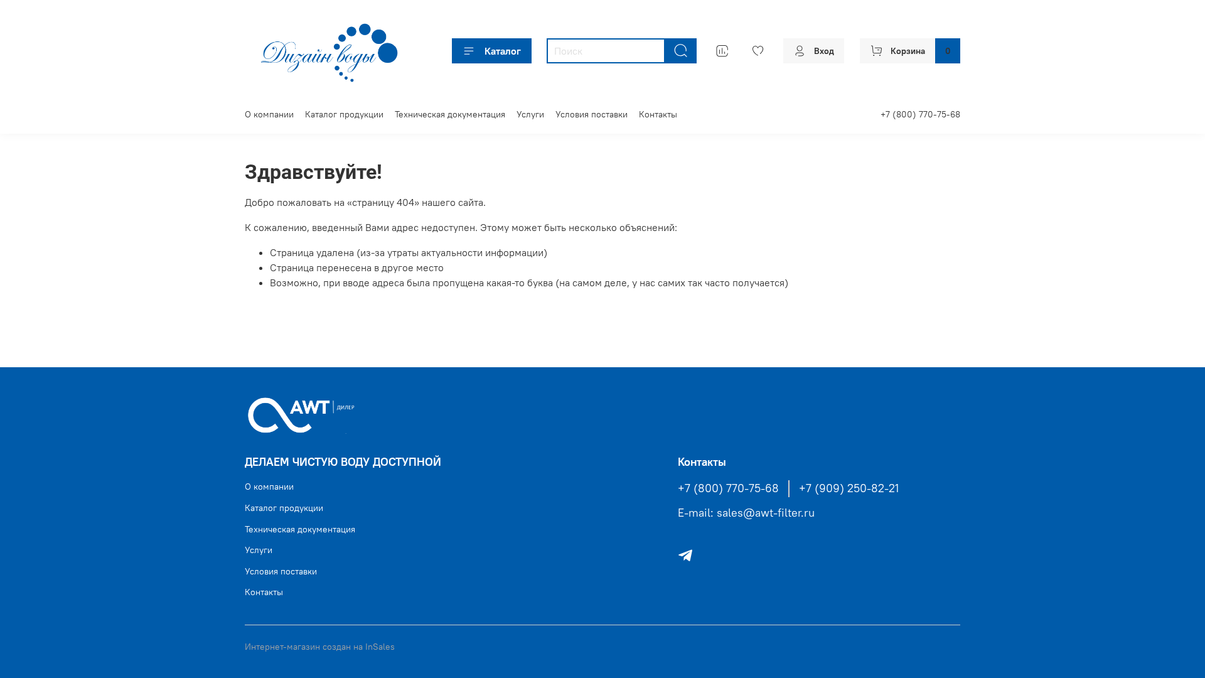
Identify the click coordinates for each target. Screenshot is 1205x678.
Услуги (530, 114)
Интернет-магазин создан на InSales (320, 646)
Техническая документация (450, 114)
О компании (269, 114)
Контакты (658, 114)
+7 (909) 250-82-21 (849, 488)
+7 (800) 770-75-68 (920, 114)
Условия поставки (591, 114)
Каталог (503, 51)
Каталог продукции (344, 114)
